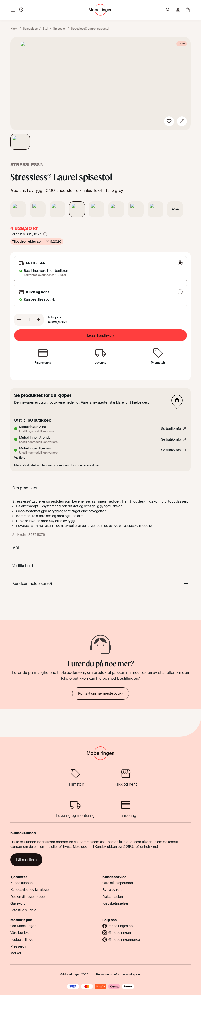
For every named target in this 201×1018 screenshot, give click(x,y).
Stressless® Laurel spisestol (90, 29)
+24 (175, 209)
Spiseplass (30, 29)
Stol (45, 29)
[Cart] (188, 10)
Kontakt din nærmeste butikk (100, 693)
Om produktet (24, 488)
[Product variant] (18, 209)
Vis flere (19, 458)
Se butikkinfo (171, 429)
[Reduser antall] (19, 319)
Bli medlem (26, 859)
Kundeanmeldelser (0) (32, 583)
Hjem (14, 29)
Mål (15, 547)
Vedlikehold (22, 565)
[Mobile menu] (13, 10)
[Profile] (178, 10)
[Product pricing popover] (45, 234)
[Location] (21, 10)
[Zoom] (182, 121)
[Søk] (168, 10)
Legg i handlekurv (100, 335)
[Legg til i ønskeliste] (169, 121)
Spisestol (59, 29)
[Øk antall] (39, 319)
